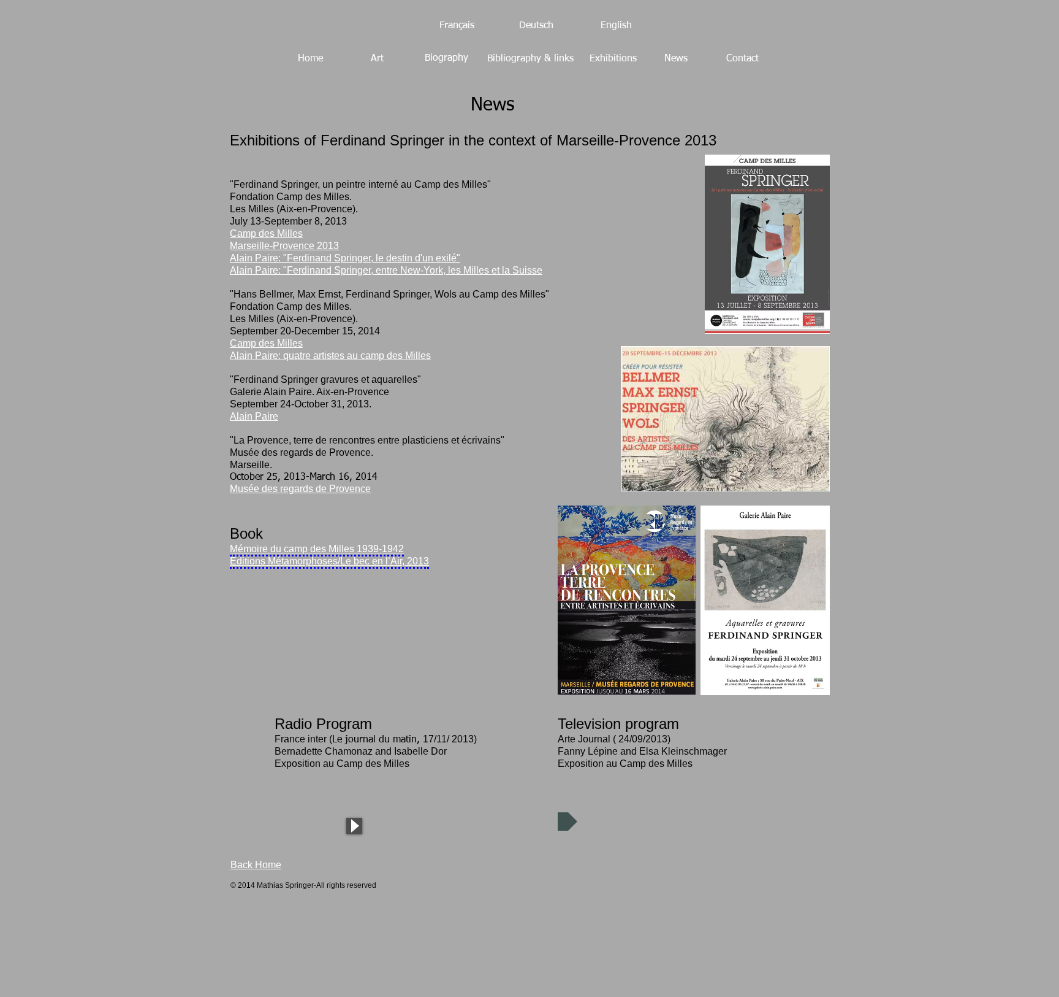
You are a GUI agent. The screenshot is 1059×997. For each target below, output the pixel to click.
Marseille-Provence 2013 (284, 246)
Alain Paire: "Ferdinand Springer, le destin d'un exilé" (345, 258)
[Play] (354, 826)
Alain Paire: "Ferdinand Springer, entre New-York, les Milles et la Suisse (386, 270)
